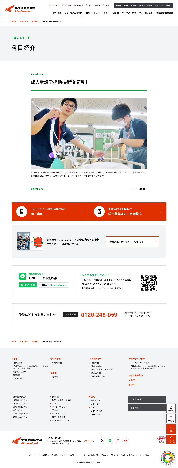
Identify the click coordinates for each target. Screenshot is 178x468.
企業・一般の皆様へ (22, 413)
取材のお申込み (127, 455)
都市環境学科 (19, 378)
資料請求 (55, 455)
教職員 (168, 5)
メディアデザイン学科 (140, 362)
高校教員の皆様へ (21, 407)
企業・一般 (159, 5)
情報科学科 (57, 362)
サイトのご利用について (71, 455)
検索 (107, 5)
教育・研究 (95, 404)
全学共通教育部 (136, 375)
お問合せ (79, 5)
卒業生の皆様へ (20, 410)
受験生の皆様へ (20, 396)
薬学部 (54, 373)
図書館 (116, 12)
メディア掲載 (96, 411)
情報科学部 (56, 358)
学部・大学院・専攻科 (61, 400)
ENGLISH (115, 455)
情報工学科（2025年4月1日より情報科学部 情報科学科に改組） (30, 367)
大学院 (132, 380)
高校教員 (141, 5)
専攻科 (132, 384)
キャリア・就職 (129, 12)
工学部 (15, 358)
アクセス (55, 5)
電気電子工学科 (20, 371)
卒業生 (149, 5)
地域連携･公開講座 (164, 12)
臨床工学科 (96, 373)
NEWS (92, 396)
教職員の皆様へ (20, 417)
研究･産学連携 (146, 12)
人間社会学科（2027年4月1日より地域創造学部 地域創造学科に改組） (148, 367)
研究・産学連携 (59, 417)
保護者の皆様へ (20, 400)
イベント (94, 407)
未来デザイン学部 (137, 358)
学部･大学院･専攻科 (74, 12)
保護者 (126, 5)
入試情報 (67, 5)
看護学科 (95, 362)
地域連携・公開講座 (60, 420)
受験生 (118, 5)
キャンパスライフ (101, 12)
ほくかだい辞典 (94, 5)
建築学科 (17, 375)
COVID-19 (95, 414)
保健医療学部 (96, 358)
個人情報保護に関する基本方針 (96, 455)
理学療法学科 (97, 366)
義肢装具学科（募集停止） (102, 369)
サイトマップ (34, 455)
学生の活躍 (95, 400)
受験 (88, 12)
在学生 (133, 5)
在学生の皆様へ (20, 403)
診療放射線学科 (98, 376)
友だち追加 (30, 284)
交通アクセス (88, 441)
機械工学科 (18, 362)
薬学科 (55, 377)
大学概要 (57, 12)
